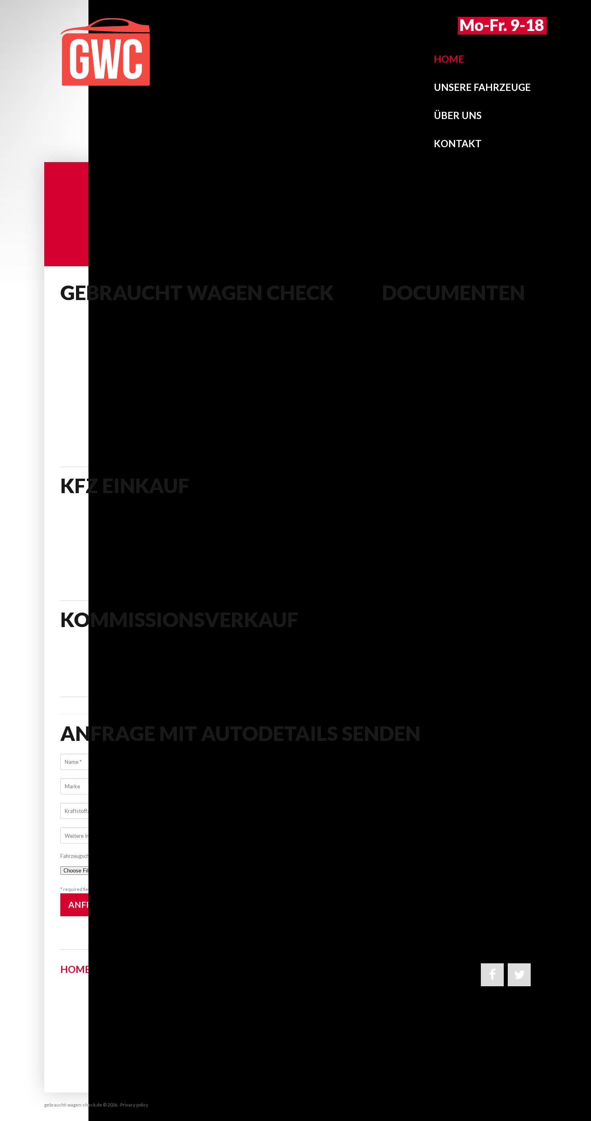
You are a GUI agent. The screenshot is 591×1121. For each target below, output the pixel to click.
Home (449, 59)
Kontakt (458, 143)
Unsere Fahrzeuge (482, 87)
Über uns (458, 115)
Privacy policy (134, 1104)
